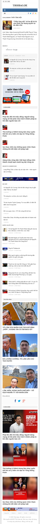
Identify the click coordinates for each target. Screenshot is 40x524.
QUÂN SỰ (32, 513)
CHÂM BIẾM (7, 107)
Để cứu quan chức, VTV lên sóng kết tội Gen (17, 211)
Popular (11, 55)
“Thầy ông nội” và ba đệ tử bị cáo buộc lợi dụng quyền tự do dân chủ (25, 23)
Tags (23, 55)
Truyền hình (8, 299)
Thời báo (16, 517)
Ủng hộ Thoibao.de (14, 248)
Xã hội (25, 513)
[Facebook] (28, 13)
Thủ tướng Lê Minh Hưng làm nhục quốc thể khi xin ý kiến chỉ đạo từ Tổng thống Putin (19, 134)
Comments (18, 55)
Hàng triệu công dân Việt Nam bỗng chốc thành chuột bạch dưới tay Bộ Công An (19, 161)
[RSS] (35, 13)
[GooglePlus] (33, 13)
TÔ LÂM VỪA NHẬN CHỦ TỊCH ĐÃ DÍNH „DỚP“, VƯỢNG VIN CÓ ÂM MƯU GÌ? (18, 328)
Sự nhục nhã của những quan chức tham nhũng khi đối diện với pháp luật (19, 148)
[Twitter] (30, 13)
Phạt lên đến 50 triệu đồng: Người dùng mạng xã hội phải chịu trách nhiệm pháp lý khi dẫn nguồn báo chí (19, 119)
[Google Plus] (25, 401)
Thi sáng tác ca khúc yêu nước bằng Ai (15, 196)
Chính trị (13, 513)
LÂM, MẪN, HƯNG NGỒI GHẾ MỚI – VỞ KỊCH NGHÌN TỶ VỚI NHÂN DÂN (18, 391)
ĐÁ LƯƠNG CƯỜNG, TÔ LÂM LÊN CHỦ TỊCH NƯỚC (18, 360)
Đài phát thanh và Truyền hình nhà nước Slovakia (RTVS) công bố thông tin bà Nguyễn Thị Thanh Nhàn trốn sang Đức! (22, 239)
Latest (6, 55)
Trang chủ (6, 513)
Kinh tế (19, 513)
